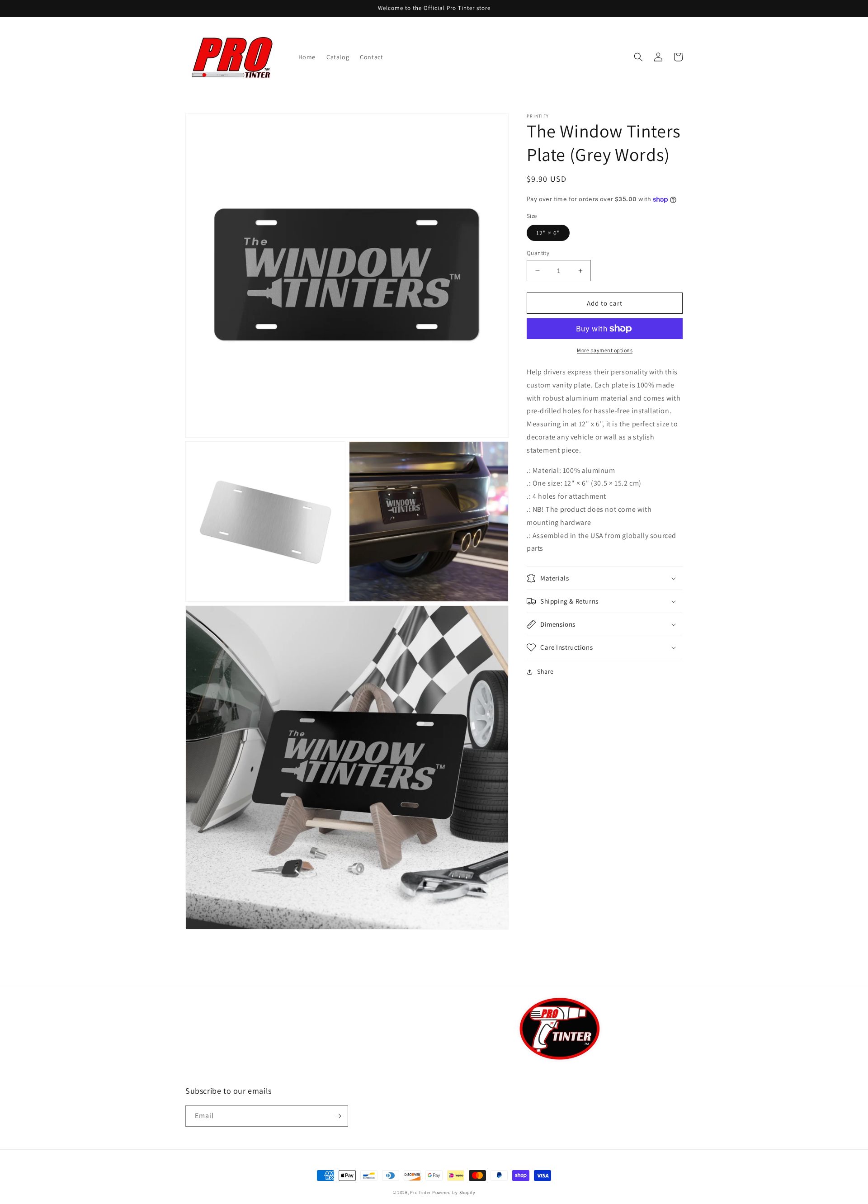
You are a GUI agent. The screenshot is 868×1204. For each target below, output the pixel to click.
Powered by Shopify (454, 1192)
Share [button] (545, 671)
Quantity (538, 253)
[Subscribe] (338, 1116)
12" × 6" (548, 233)
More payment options (604, 350)
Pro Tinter (420, 1192)
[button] (638, 57)
